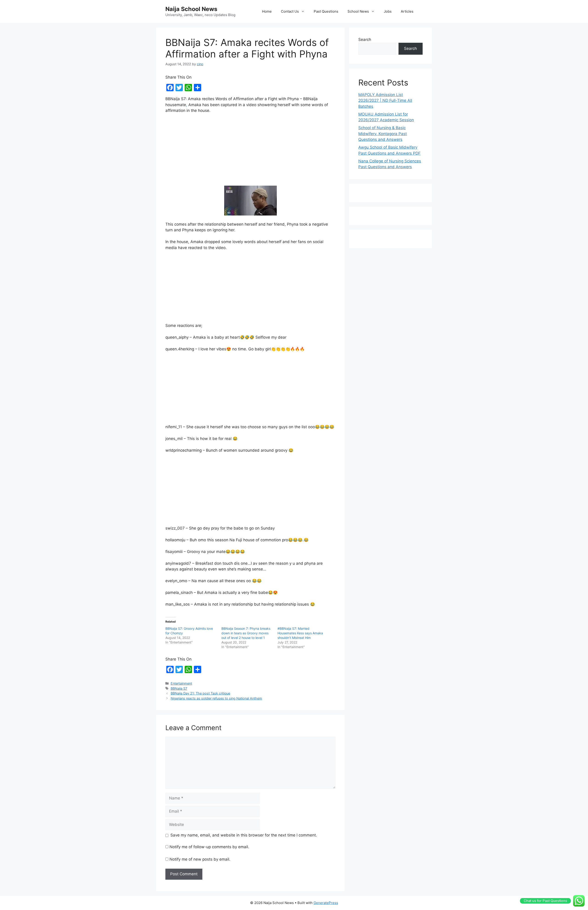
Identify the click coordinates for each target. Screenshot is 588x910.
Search (364, 39)
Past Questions (326, 11)
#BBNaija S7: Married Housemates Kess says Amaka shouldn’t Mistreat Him (300, 633)
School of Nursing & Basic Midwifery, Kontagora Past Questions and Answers (382, 133)
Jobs (388, 11)
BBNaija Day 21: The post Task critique (200, 693)
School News (358, 11)
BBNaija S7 (179, 688)
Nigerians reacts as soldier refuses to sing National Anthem (216, 698)
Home (267, 11)
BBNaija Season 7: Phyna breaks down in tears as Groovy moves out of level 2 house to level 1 (245, 633)
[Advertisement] (250, 151)
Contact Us (290, 11)
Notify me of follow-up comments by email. (209, 847)
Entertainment (181, 683)
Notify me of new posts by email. (200, 859)
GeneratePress (326, 903)
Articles (407, 11)
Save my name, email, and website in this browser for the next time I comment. (243, 835)
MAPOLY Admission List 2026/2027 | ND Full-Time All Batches (385, 100)
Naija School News (191, 9)
